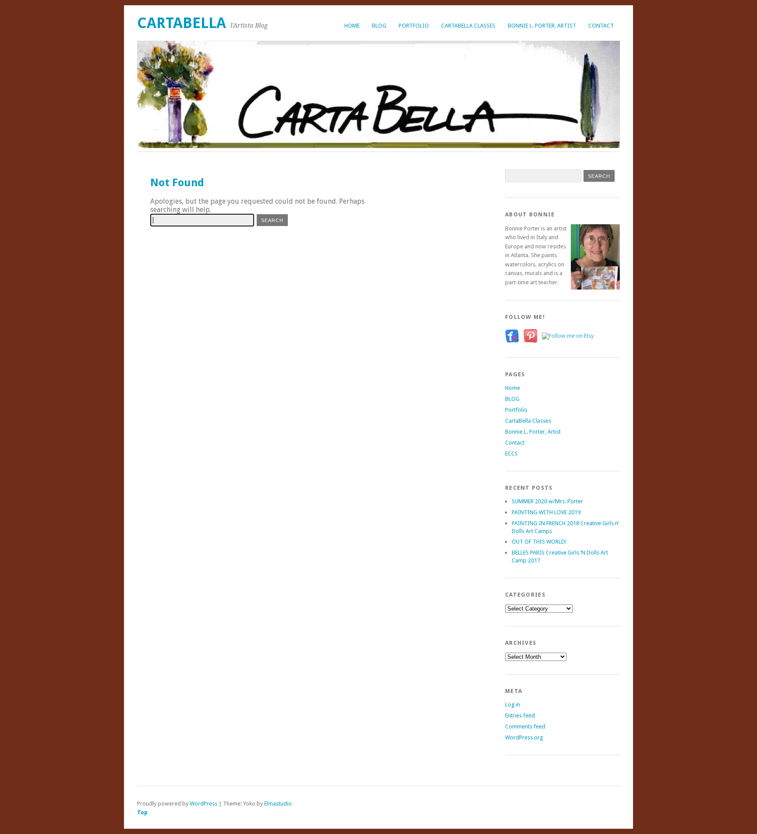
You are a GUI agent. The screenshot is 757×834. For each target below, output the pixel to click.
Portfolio (414, 25)
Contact (601, 25)
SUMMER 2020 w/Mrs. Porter (547, 501)
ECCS (511, 453)
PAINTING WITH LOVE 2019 (546, 512)
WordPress (203, 803)
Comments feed (525, 726)
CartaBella (181, 23)
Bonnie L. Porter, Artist (542, 25)
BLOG (379, 25)
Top (142, 812)
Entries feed (520, 715)
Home (352, 25)
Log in (512, 704)
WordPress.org (524, 737)
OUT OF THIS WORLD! (539, 541)
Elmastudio (278, 803)
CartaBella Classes (468, 25)
